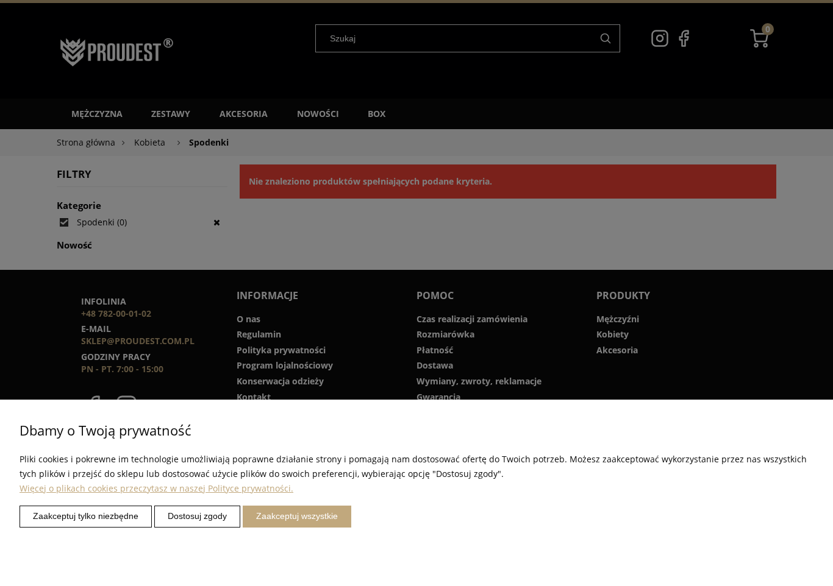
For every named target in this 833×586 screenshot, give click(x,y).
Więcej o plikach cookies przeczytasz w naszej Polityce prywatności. (156, 488)
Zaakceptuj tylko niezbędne (85, 516)
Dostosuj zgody (197, 516)
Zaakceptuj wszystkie (297, 516)
